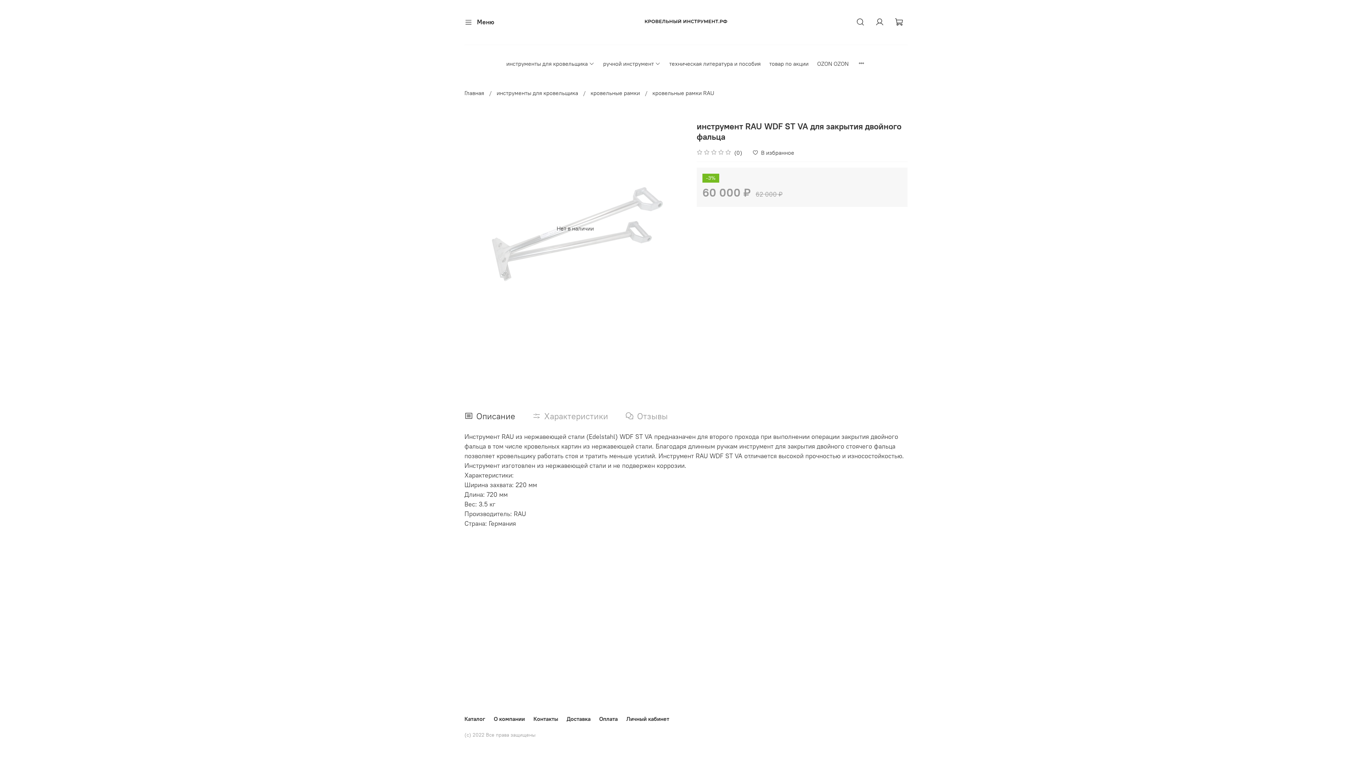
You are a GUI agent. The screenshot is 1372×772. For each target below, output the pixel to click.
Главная (474, 92)
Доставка (579, 718)
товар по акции (789, 63)
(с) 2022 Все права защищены (500, 735)
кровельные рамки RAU (683, 92)
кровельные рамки (615, 92)
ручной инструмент (628, 63)
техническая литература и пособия (715, 63)
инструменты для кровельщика (547, 63)
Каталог (474, 718)
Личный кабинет (647, 718)
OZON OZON (833, 63)
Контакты (545, 718)
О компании (509, 718)
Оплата (608, 718)
